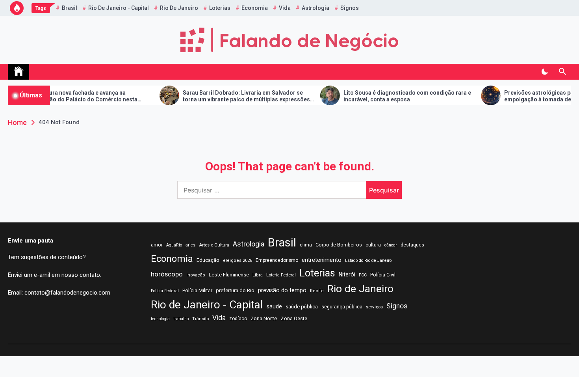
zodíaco (238, 318)
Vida (285, 8)
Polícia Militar (197, 290)
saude (274, 306)
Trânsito (200, 318)
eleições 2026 (237, 260)
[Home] (18, 72)
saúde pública (302, 307)
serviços (374, 307)
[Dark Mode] (544, 72)
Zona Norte (264, 318)
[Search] (562, 72)
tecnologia (160, 318)
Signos (349, 8)
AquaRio (174, 245)
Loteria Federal (281, 275)
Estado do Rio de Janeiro (368, 260)
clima (306, 245)
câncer (390, 245)
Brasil (69, 8)
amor (157, 245)
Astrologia (315, 8)
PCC (363, 275)
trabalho (181, 318)
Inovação (195, 275)
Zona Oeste (293, 318)
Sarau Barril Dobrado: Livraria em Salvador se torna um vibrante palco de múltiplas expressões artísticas (234, 96)
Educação (208, 260)
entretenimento (321, 259)
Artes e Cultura (214, 245)
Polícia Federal (165, 290)
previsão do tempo (282, 290)
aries (190, 245)
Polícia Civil (382, 275)
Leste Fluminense (229, 274)
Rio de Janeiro (179, 8)
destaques (412, 245)
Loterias (219, 8)
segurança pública (341, 307)
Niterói (347, 274)
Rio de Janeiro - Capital (118, 8)
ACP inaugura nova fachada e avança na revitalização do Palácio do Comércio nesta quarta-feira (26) (67, 96)
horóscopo (167, 274)
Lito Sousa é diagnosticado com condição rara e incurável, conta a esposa (395, 96)
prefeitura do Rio (235, 290)
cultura (373, 245)
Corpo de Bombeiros (338, 245)
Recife (317, 290)
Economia (254, 8)
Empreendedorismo (277, 260)
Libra (257, 275)
